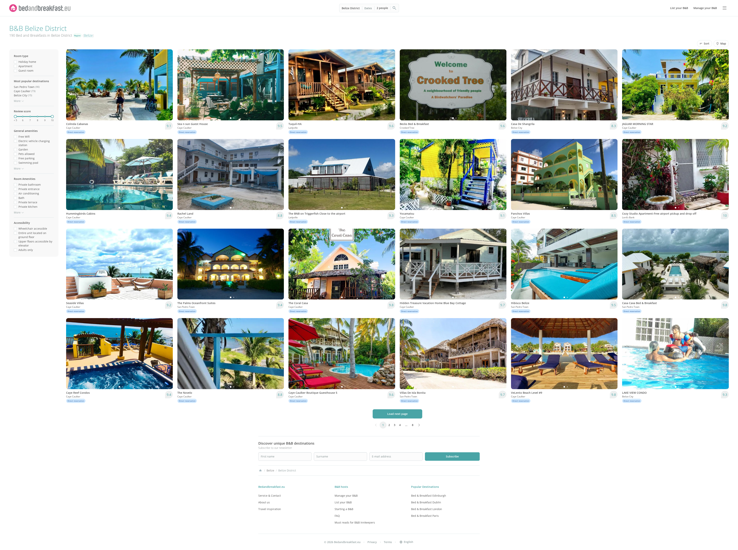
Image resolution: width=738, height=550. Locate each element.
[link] (40, 8)
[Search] (394, 8)
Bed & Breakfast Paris (425, 516)
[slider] (15, 116)
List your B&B (343, 502)
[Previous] (71, 84)
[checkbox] (15, 62)
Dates (368, 8)
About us (264, 502)
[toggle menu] (724, 8)
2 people (382, 8)
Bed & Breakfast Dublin (426, 502)
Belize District (351, 8)
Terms (388, 542)
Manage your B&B (346, 495)
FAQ (337, 516)
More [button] (17, 101)
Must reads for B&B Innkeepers (355, 522)
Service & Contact (269, 495)
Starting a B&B (344, 509)
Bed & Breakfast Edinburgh (428, 495)
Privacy (372, 542)
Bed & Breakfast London (426, 509)
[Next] (167, 84)
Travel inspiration (269, 509)
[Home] (260, 470)
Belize (88, 35)
